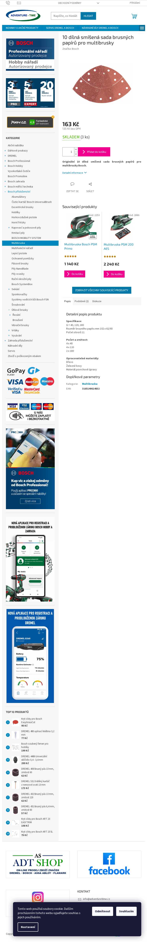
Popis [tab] (67, 301)
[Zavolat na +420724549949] (11, 3)
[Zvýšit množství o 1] (76, 149)
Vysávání (17, 336)
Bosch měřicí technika (20, 187)
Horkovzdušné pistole (24, 217)
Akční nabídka (16, 145)
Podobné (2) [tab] (82, 301)
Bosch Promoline (17, 176)
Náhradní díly (15, 346)
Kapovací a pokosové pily (26, 228)
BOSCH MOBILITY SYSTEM (26, 238)
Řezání (16, 315)
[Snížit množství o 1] (76, 154)
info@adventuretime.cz (96, 899)
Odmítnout (102, 911)
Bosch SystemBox (22, 284)
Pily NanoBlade (20, 269)
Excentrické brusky (22, 207)
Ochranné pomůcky (23, 259)
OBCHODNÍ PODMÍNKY (69, 3)
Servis (11, 351)
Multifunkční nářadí (22, 248)
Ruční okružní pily (21, 279)
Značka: (70, 49)
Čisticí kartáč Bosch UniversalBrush (32, 202)
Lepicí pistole (19, 253)
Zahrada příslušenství (20, 341)
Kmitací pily (18, 233)
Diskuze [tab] (96, 301)
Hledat (88, 15)
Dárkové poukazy (18, 151)
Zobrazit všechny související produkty (101, 290)
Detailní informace (72, 173)
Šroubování (18, 305)
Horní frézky (19, 222)
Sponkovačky (19, 294)
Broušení (18, 320)
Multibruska (18, 243)
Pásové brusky (20, 264)
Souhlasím (126, 911)
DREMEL (12, 156)
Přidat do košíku (96, 151)
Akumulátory (19, 197)
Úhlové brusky (20, 310)
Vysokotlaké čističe (19, 171)
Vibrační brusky (20, 325)
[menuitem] (22, 28)
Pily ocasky (18, 274)
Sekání (15, 289)
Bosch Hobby (15, 166)
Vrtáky (15, 330)
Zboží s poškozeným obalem (24, 356)
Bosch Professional (19, 161)
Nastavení (28, 927)
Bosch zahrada (16, 181)
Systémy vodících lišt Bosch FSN (30, 300)
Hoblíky (16, 212)
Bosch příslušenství (19, 192)
